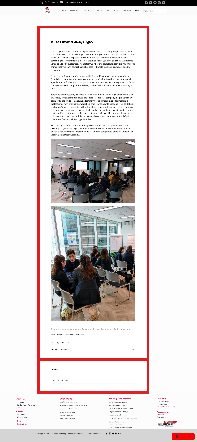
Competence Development (74, 334)
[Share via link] (69, 342)
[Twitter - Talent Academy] (150, 2)
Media (19, 408)
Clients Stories (22, 417)
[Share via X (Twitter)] (58, 342)
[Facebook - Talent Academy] (146, 2)
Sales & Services (57, 334)
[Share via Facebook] (52, 342)
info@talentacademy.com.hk (77, 2)
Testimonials (21, 414)
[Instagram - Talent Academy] (159, 2)
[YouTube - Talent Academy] (155, 2)
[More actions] (134, 36)
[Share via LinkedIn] (63, 342)
